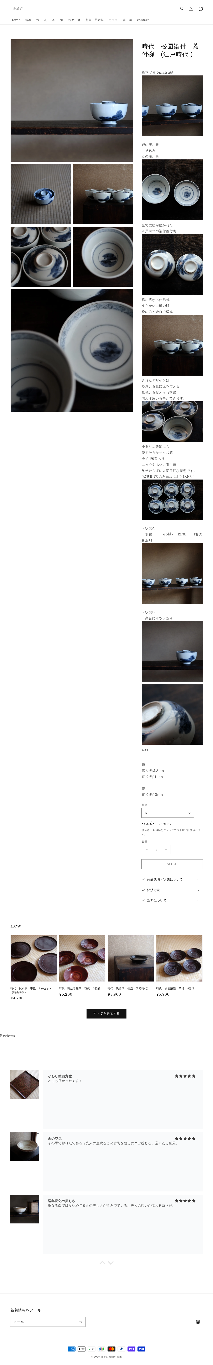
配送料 (157, 830)
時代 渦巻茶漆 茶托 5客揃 (175, 988)
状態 (144, 805)
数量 (144, 841)
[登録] (80, 1321)
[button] (182, 8)
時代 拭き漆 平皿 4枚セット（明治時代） (31, 990)
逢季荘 (104, 1356)
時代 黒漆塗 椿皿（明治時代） (129, 988)
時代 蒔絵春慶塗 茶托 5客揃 (79, 988)
